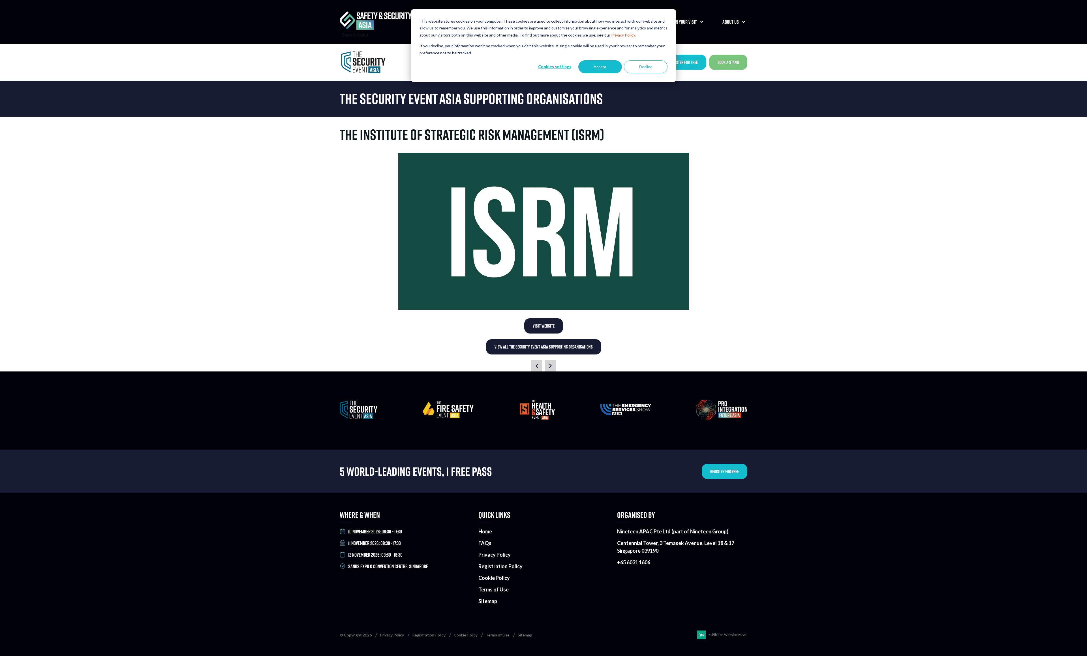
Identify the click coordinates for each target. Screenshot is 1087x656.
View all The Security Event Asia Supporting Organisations (544, 347)
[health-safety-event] (537, 417)
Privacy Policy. (623, 35)
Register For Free (683, 62)
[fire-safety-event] (448, 416)
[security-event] (358, 417)
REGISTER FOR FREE (724, 471)
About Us (730, 21)
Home (485, 531)
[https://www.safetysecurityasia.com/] (376, 28)
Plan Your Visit (683, 21)
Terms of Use (493, 589)
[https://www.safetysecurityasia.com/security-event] (365, 62)
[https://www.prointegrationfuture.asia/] (721, 417)
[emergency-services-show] (625, 413)
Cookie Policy (494, 578)
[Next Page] (550, 365)
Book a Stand (728, 62)
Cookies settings (554, 66)
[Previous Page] (536, 365)
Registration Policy (500, 566)
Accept (600, 66)
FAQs (484, 543)
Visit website (544, 326)
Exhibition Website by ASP (728, 635)
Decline (645, 66)
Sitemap (487, 601)
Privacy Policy (494, 555)
